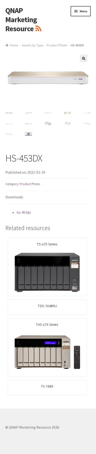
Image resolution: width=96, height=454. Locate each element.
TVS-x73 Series (47, 324)
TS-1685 (47, 386)
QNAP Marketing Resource (21, 19)
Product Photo (57, 45)
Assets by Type (32, 45)
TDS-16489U (47, 306)
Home (14, 45)
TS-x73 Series (47, 244)
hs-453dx (24, 212)
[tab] (48, 197)
